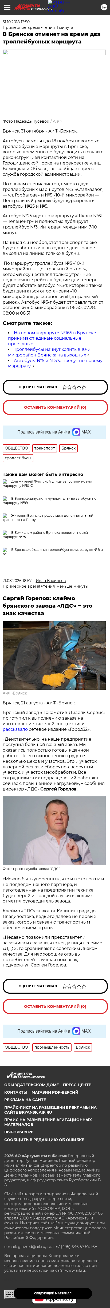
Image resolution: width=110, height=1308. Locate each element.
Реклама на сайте (25, 1099)
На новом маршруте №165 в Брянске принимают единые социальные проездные (52, 338)
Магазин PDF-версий (55, 1092)
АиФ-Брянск (15, 693)
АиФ (57, 121)
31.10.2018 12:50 (16, 21)
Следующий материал (53, 1293)
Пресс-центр (77, 1084)
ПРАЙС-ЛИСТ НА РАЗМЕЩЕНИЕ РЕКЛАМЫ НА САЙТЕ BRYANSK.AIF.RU (50, 1110)
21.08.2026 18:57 (17, 580)
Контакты (15, 1092)
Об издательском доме (31, 1084)
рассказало (15, 729)
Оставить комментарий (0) (55, 407)
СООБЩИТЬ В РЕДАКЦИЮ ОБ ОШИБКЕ (44, 1139)
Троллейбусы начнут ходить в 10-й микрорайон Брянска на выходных (49, 352)
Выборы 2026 (18, 1132)
